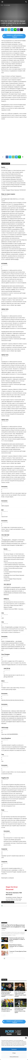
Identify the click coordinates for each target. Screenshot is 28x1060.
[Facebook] (2, 29)
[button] (26, 1038)
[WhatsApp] (9, 29)
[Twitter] (5, 29)
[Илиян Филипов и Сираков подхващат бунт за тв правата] (4, 946)
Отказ (14, 1053)
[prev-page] (2, 1015)
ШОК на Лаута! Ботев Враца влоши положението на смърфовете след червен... (13, 926)
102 (25, 930)
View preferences (14, 1056)
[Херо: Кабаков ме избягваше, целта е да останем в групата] (7, 1003)
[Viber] (18, 29)
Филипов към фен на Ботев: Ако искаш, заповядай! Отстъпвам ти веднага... (17, 939)
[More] (22, 157)
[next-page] (4, 1015)
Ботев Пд (3, 990)
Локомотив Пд (4, 922)
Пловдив (16, 1006)
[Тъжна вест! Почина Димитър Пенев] (4, 953)
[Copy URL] (21, 29)
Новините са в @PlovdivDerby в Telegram (15, 36)
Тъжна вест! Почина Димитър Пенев (17, 951)
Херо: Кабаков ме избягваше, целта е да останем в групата (6, 1010)
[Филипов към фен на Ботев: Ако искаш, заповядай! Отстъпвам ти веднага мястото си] (4, 939)
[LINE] (15, 29)
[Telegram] (12, 29)
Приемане (14, 1049)
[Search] (26, 2)
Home (2, 5)
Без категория (7, 5)
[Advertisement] (14, 21)
